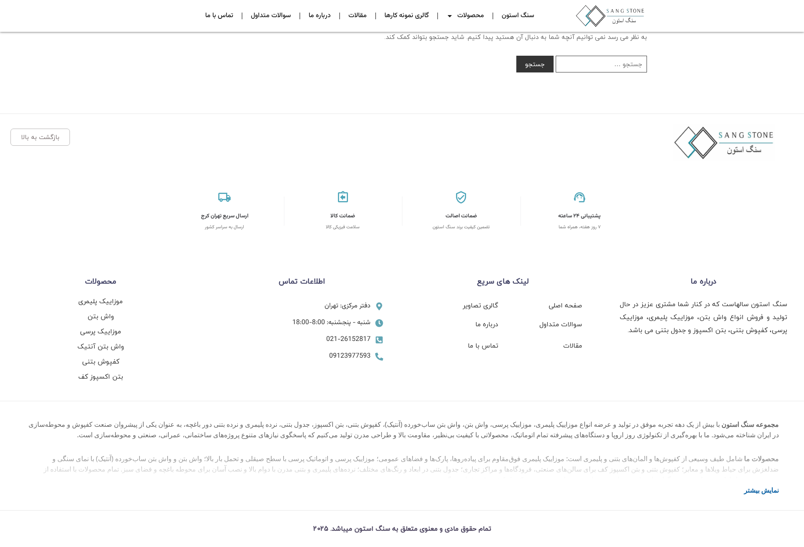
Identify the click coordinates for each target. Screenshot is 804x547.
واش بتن (101, 316)
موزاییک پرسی (100, 331)
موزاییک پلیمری (100, 301)
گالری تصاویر (480, 305)
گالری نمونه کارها (406, 15)
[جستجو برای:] (601, 64)
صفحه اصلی (565, 305)
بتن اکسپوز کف (100, 376)
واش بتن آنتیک (100, 346)
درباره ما (320, 15)
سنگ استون (518, 15)
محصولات (470, 15)
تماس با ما (219, 15)
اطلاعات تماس (301, 281)
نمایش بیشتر (761, 490)
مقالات (357, 15)
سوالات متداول (271, 15)
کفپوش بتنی (100, 361)
